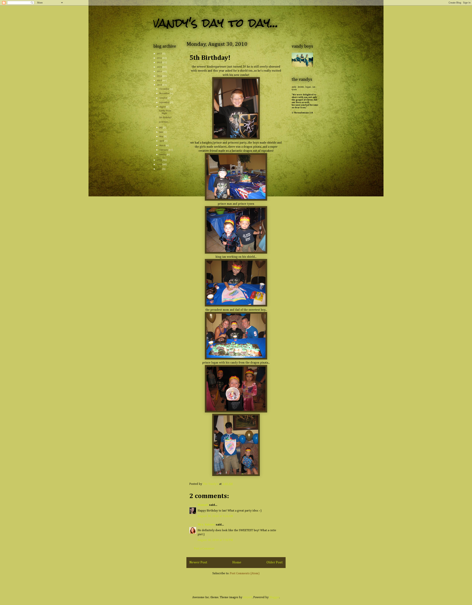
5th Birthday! (165, 118)
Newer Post (198, 562)
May (161, 136)
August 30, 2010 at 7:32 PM (215, 540)
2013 (159, 71)
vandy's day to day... (215, 23)
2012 (159, 76)
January (163, 155)
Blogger (274, 597)
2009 (159, 160)
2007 (159, 169)
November (164, 93)
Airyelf (247, 597)
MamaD (203, 505)
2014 (159, 67)
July (161, 127)
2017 (159, 54)
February (164, 150)
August (162, 107)
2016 (159, 58)
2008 (159, 164)
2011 (159, 81)
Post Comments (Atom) (245, 573)
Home (236, 562)
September (164, 102)
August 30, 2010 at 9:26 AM (215, 516)
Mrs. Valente (206, 524)
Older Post (274, 562)
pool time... (164, 122)
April (161, 141)
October (163, 98)
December (164, 89)
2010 (159, 85)
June (161, 132)
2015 (159, 62)
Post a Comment (204, 548)
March (162, 145)
